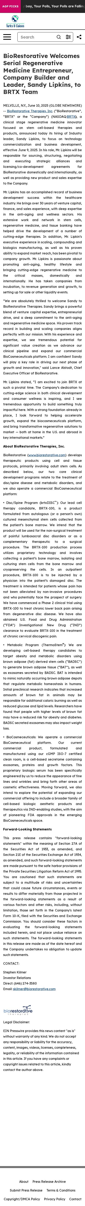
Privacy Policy (54, 1199)
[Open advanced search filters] (68, 37)
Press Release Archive (49, 1182)
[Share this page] (79, 37)
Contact (75, 1199)
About (23, 1182)
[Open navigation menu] (7, 37)
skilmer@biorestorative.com (34, 989)
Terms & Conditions (60, 1190)
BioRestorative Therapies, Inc (30, 111)
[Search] (58, 37)
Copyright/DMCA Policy (22, 1199)
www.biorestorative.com (46, 455)
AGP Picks (10, 6)
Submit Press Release (26, 1190)
